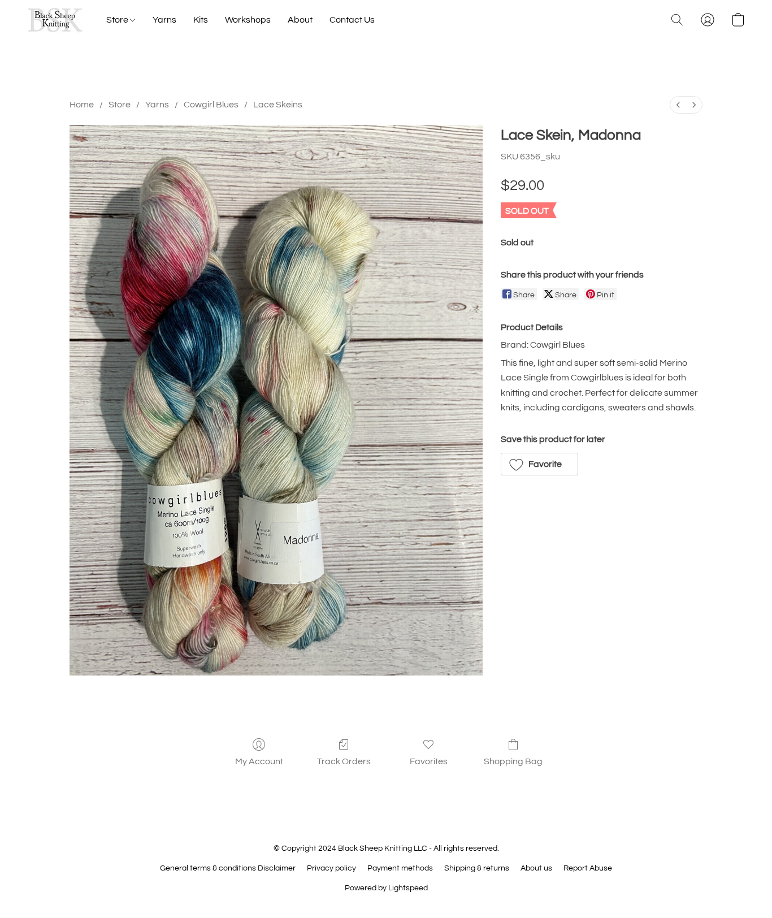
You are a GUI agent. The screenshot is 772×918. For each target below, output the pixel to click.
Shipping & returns (476, 868)
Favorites (429, 761)
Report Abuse (587, 868)
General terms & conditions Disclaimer (228, 868)
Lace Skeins (277, 104)
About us (536, 868)
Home (82, 104)
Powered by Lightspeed (386, 888)
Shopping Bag (513, 761)
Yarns (164, 19)
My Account (259, 761)
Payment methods (400, 868)
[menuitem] (678, 105)
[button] (55, 20)
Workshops (248, 19)
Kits (200, 19)
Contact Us (352, 19)
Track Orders (344, 761)
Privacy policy (331, 868)
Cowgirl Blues (211, 104)
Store (118, 19)
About (300, 19)
